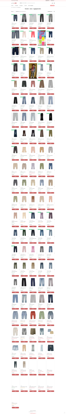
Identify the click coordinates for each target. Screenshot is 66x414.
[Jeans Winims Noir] (51, 117)
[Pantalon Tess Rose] (24, 249)
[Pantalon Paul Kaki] (24, 183)
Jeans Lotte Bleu (40, 73)
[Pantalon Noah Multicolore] (15, 332)
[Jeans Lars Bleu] (42, 266)
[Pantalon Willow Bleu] (15, 315)
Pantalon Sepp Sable (23, 370)
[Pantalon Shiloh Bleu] (33, 397)
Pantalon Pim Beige (31, 271)
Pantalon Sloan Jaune (23, 403)
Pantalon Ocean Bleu (14, 386)
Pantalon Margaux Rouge (32, 40)
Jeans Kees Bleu (40, 238)
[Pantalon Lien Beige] (24, 348)
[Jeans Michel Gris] (24, 18)
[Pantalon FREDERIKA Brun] (42, 84)
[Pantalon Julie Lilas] (42, 216)
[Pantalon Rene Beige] (51, 397)
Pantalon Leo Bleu (14, 23)
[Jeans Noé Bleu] (15, 34)
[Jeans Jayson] (42, 364)
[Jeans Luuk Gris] (24, 332)
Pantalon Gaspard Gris (23, 56)
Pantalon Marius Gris (40, 56)
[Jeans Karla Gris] (42, 100)
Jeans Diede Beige (31, 337)
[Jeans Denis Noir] (42, 18)
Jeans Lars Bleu (40, 271)
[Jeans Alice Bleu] (51, 34)
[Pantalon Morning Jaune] (42, 150)
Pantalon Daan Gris (14, 89)
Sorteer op (17, 11)
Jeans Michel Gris (23, 23)
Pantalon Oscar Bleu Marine (15, 56)
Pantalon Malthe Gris (14, 122)
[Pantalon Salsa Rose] (51, 364)
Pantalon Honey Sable (41, 386)
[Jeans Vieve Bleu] (15, 348)
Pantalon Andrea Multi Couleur (14, 221)
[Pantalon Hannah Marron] (33, 315)
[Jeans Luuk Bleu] (15, 249)
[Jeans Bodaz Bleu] (15, 299)
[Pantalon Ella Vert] (42, 315)
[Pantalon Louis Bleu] (42, 183)
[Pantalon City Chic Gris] (33, 133)
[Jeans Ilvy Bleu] (33, 282)
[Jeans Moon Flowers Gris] (42, 117)
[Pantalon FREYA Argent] (51, 84)
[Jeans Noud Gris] (51, 67)
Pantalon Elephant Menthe (32, 386)
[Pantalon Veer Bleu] (51, 348)
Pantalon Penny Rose (14, 403)
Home (12, 7)
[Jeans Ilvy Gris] (51, 282)
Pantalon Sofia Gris (31, 304)
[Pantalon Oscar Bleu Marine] (15, 51)
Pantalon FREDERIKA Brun (41, 89)
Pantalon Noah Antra (14, 188)
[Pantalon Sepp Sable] (24, 364)
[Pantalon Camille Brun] (42, 199)
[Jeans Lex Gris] (15, 67)
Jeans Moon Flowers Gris (41, 122)
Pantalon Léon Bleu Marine (50, 56)
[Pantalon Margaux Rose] (24, 34)
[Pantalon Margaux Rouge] (33, 34)
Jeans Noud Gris (49, 73)
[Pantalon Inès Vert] (42, 166)
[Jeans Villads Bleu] (33, 117)
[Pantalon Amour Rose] (33, 150)
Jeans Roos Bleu (14, 238)
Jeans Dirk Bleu (49, 238)
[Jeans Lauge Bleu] (24, 117)
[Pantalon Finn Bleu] (24, 315)
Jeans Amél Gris (31, 353)
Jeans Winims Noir (49, 122)
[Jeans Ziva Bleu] (42, 348)
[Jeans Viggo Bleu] (42, 332)
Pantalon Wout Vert (23, 238)
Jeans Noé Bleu (14, 40)
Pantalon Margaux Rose (24, 40)
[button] (54, 3)
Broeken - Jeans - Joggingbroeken (17, 7)
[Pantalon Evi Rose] (33, 249)
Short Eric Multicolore (49, 337)
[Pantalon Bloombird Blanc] (24, 150)
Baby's (12, 5)
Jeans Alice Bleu (49, 40)
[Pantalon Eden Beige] (24, 199)
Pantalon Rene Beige (49, 403)
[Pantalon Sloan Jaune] (24, 397)
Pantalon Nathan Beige (50, 188)
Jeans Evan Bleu (31, 23)
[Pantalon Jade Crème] (33, 166)
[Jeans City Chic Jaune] (42, 133)
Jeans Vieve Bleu (14, 353)
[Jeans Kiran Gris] (51, 18)
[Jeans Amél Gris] (33, 348)
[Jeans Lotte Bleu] (42, 67)
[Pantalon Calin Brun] (24, 166)
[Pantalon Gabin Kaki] (15, 199)
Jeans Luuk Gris (22, 337)
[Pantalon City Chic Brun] (24, 133)
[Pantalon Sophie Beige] (33, 84)
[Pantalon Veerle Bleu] (33, 216)
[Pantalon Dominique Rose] (51, 199)
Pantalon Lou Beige (23, 221)
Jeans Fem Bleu (23, 73)
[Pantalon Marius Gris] (42, 51)
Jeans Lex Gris (13, 73)
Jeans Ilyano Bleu (23, 304)
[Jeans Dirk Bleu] (51, 233)
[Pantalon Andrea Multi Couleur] (15, 216)
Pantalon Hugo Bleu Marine (32, 238)
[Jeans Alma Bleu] (51, 100)
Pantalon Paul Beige (31, 188)
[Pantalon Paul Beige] (33, 183)
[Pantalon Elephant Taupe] (24, 381)
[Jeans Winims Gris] (15, 150)
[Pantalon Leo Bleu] (15, 18)
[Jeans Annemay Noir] (24, 282)
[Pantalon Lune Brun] (15, 166)
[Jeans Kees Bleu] (42, 233)
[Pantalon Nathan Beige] (51, 183)
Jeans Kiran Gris (49, 23)
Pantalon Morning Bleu (50, 155)
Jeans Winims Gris (14, 155)
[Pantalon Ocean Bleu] (15, 381)
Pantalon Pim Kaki (23, 271)
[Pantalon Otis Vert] (33, 364)
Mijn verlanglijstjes (30, 5)
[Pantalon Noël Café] (33, 199)
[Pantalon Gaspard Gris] (24, 51)
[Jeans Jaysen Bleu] (42, 282)
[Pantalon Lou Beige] (24, 216)
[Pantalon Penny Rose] (15, 397)
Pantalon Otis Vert (31, 370)
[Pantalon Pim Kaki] (24, 266)
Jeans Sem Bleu (49, 271)
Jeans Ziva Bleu (40, 353)
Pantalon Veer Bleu (49, 353)
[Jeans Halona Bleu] (33, 100)
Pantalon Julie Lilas (40, 221)
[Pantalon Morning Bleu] (51, 150)
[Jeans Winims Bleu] (15, 133)
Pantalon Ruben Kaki (14, 271)
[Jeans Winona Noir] (15, 100)
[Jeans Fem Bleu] (24, 67)
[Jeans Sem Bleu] (51, 266)
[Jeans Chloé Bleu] (51, 166)
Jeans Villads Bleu (31, 122)
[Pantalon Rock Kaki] (51, 133)
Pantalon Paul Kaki (23, 188)
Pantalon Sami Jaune (41, 403)
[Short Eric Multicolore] (51, 332)
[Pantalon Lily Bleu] (51, 315)
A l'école (25, 5)
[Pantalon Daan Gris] (15, 84)
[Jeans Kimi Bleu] (24, 100)
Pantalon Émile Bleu (31, 56)
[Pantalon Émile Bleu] (33, 51)
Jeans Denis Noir (40, 23)
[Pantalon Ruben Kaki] (15, 266)
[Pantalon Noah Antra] (15, 183)
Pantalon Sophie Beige (32, 89)
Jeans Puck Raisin (49, 221)
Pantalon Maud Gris (23, 89)
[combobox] (34, 3)
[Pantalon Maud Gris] (24, 84)
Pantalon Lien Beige (23, 353)
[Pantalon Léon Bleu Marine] (51, 51)
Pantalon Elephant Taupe (24, 386)
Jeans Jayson (40, 370)
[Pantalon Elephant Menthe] (33, 381)
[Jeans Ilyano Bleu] (24, 299)
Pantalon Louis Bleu (40, 188)
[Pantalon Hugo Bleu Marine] (33, 233)
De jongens (21, 5)
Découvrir (33, 72)
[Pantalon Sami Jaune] (42, 397)
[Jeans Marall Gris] (42, 299)
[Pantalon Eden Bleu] (15, 364)
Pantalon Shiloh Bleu (32, 403)
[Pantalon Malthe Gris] (15, 117)
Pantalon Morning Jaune (41, 155)
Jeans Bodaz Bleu (14, 304)
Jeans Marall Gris (40, 304)
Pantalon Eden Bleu (14, 370)
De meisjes (16, 5)
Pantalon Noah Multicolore (15, 337)
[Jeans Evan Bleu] (33, 18)
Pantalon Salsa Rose (49, 370)
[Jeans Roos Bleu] (15, 233)
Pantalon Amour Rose (32, 155)
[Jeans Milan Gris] (15, 282)
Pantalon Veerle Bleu (32, 221)
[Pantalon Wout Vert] (24, 233)
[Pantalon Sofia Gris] (33, 299)
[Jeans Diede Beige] (33, 332)
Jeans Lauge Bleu (23, 122)
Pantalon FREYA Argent (50, 89)
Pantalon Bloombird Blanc (24, 155)
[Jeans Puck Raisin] (51, 216)
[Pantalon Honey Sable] (42, 381)
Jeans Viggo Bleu (40, 337)
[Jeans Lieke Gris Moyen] (42, 249)
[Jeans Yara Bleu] (51, 249)
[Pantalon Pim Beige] (33, 266)
